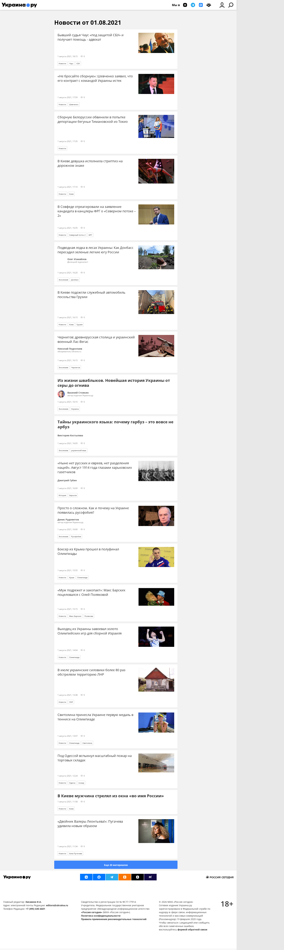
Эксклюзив (63, 279)
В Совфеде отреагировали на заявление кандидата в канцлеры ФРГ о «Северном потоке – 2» (97, 211)
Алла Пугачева (75, 853)
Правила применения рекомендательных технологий (113, 919)
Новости (62, 63)
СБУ (78, 63)
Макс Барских (75, 616)
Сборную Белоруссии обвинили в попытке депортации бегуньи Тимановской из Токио (93, 119)
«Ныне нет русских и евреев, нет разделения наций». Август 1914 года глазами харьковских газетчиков (95, 467)
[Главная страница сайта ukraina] (19, 5)
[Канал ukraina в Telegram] (112, 877)
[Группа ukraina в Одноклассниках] (124, 877)
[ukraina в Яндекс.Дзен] (137, 877)
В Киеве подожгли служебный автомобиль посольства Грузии (91, 294)
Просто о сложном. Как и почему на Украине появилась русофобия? (93, 510)
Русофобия (76, 536)
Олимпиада (82, 577)
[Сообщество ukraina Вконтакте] (86, 877)
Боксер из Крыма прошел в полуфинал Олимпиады (88, 551)
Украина (75, 409)
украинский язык (78, 450)
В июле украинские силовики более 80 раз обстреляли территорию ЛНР (91, 672)
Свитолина (87, 743)
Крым (71, 577)
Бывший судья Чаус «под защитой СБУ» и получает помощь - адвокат (91, 37)
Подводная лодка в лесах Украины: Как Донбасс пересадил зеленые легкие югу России (95, 249)
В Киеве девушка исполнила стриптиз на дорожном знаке (90, 163)
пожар (81, 783)
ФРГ (90, 235)
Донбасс (75, 279)
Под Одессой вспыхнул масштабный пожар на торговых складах (95, 757)
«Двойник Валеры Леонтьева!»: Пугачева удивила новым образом (90, 823)
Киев (71, 194)
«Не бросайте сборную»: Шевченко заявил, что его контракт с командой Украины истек (95, 78)
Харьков (73, 495)
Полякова (88, 616)
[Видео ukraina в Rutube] (150, 877)
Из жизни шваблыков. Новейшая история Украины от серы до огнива (114, 383)
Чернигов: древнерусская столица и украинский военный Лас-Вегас (96, 339)
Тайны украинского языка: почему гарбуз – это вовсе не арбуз (115, 424)
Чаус (71, 63)
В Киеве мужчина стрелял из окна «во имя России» (111, 795)
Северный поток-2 (77, 235)
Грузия (80, 324)
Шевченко (73, 104)
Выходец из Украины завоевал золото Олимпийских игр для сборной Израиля (90, 631)
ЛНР (71, 702)
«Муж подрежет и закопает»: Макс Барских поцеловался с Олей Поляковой (91, 592)
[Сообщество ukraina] (99, 877)
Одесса (72, 783)
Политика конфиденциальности (100, 915)
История (62, 495)
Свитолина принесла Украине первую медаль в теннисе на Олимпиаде (95, 716)
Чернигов (75, 367)
